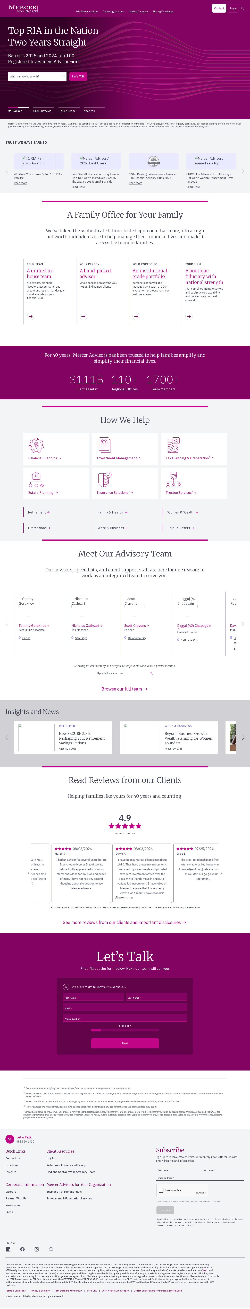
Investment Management (117, 458)
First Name (70, 997)
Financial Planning (42, 458)
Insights (10, 1172)
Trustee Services (179, 492)
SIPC (205, 1270)
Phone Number (72, 1019)
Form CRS (92, 1290)
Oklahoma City (137, 638)
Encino (26, 638)
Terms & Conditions (15, 1290)
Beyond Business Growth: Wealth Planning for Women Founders (188, 738)
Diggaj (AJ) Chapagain (194, 625)
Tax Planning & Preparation (188, 458)
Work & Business (111, 528)
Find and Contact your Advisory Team (70, 1172)
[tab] (18, 111)
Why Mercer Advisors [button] (87, 11)
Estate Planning (41, 492)
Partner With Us (15, 1198)
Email (67, 1008)
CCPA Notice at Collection (115, 1290)
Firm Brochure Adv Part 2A (68, 1290)
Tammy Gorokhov (33, 625)
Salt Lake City (189, 640)
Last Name (133, 997)
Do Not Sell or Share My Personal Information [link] (158, 1290)
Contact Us (12, 1158)
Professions (37, 528)
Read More (20, 183)
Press (9, 1212)
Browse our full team (121, 689)
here (190, 123)
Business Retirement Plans (64, 1191)
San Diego (81, 638)
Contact (219, 8)
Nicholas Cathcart (85, 625)
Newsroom (12, 1205)
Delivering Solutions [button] (113, 11)
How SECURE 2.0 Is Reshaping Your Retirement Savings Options (82, 738)
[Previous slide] (6, 170)
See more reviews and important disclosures (40, 73)
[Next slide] (243, 170)
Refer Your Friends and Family (66, 1165)
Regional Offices (125, 389)
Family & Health (111, 512)
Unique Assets (179, 528)
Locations (11, 1165)
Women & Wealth (181, 512)
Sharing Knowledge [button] (163, 11)
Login (233, 8)
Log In (50, 1158)
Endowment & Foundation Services (69, 1198)
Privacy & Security (40, 1290)
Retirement (37, 512)
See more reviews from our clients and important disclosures (122, 922)
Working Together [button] (138, 11)
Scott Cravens (135, 625)
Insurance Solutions (113, 492)
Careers (10, 1191)
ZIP (121, 674)
